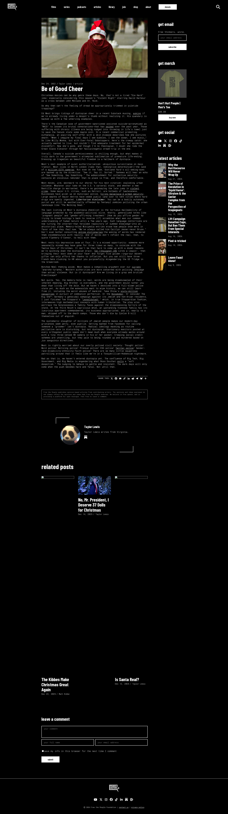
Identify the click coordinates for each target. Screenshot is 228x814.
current (136, 266)
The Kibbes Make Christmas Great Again (55, 684)
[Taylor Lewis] (70, 435)
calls (120, 361)
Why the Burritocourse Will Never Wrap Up (176, 169)
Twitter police (125, 348)
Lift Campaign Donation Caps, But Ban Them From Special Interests (177, 225)
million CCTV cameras (61, 169)
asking (137, 113)
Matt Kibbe (64, 694)
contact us (124, 807)
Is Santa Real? (127, 679)
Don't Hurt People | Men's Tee (169, 105)
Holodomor (117, 293)
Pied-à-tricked (177, 241)
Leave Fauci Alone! (175, 259)
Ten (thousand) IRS (105, 250)
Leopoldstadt (90, 299)
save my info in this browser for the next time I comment (80, 751)
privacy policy (137, 807)
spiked (109, 126)
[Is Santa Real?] (131, 575)
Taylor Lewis (65, 83)
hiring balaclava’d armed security (122, 193)
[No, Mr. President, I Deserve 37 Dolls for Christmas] (94, 485)
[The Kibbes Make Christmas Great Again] (57, 575)
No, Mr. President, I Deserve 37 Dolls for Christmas (93, 505)
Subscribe (172, 47)
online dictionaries (90, 232)
